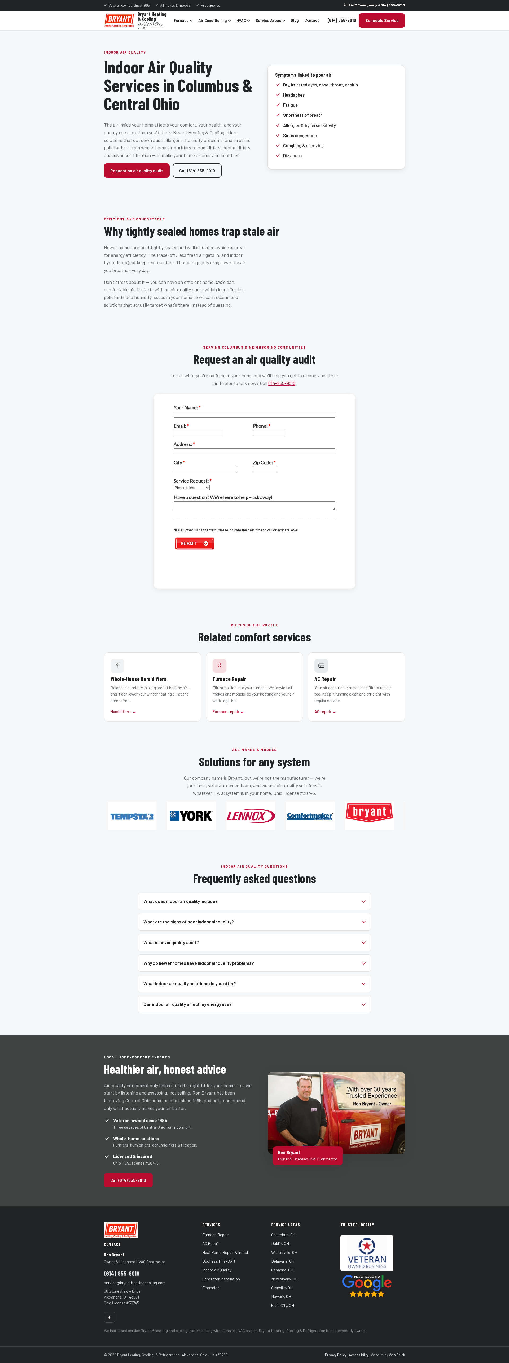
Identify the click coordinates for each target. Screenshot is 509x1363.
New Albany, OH (284, 1279)
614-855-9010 (281, 383)
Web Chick (397, 1354)
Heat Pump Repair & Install (225, 1252)
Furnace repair (228, 711)
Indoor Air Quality (216, 1269)
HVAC (241, 20)
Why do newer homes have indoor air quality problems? (198, 963)
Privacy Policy (335, 1354)
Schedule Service (382, 20)
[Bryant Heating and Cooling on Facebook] (109, 1317)
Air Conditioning (212, 20)
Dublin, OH (280, 1243)
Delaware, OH (282, 1261)
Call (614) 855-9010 (197, 170)
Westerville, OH (284, 1252)
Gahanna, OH (282, 1269)
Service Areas (268, 20)
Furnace (181, 20)
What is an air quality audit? (171, 942)
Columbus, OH (283, 1234)
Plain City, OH (282, 1305)
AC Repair (210, 1243)
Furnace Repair (215, 1234)
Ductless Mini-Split (218, 1261)
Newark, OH (281, 1296)
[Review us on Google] (372, 1286)
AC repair (325, 711)
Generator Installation (221, 1279)
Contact (312, 20)
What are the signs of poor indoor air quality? (188, 921)
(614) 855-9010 (341, 20)
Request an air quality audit (136, 170)
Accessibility (358, 1354)
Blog (295, 20)
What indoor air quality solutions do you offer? (189, 983)
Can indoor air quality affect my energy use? (187, 1004)
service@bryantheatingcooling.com (135, 1282)
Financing (211, 1287)
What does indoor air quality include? (180, 901)
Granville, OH (282, 1287)
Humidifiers (123, 711)
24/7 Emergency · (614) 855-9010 (377, 5)
